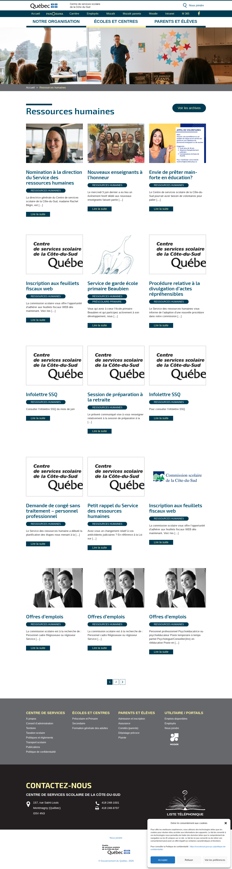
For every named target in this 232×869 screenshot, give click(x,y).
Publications (33, 747)
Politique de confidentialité (41, 751)
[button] (225, 823)
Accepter (162, 860)
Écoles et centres (116, 21)
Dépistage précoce (129, 733)
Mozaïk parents (132, 13)
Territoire (31, 728)
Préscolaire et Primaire (85, 718)
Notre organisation (56, 21)
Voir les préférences (215, 860)
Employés (92, 13)
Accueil (35, 13)
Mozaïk (110, 13)
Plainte (122, 737)
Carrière (74, 13)
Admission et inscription (131, 718)
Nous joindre (196, 5)
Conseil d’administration (39, 723)
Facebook (199, 13)
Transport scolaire (36, 742)
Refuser (189, 860)
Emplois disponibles (176, 718)
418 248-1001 (110, 802)
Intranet (169, 13)
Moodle (153, 13)
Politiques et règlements (39, 737)
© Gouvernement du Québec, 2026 (116, 861)
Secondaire (78, 723)
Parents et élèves (176, 21)
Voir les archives (189, 108)
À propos (31, 718)
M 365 (185, 13)
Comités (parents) (128, 728)
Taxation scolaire (35, 733)
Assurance (124, 723)
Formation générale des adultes (90, 728)
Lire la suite (38, 214)
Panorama (54, 13)
